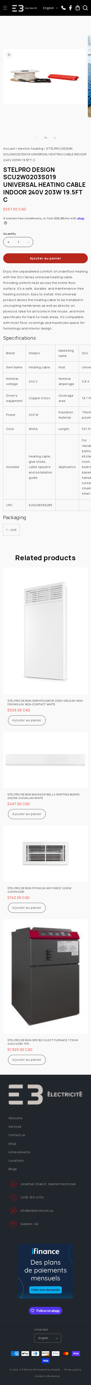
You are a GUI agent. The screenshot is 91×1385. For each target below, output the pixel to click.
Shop (12, 1144)
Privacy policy (72, 1369)
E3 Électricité (28, 1369)
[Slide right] (54, 137)
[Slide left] (36, 137)
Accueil (9, 148)
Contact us (16, 1135)
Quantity (9, 234)
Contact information (47, 1376)
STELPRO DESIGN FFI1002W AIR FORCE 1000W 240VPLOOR (39, 890)
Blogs (12, 1169)
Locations (15, 1160)
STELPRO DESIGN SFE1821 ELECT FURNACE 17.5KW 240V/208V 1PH (42, 1042)
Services (15, 1127)
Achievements (19, 1152)
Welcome (15, 1118)
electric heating (30, 148)
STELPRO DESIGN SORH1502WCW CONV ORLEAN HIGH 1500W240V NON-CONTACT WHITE (45, 702)
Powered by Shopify (49, 1369)
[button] (5, 8)
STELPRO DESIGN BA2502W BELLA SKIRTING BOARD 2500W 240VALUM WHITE (43, 796)
